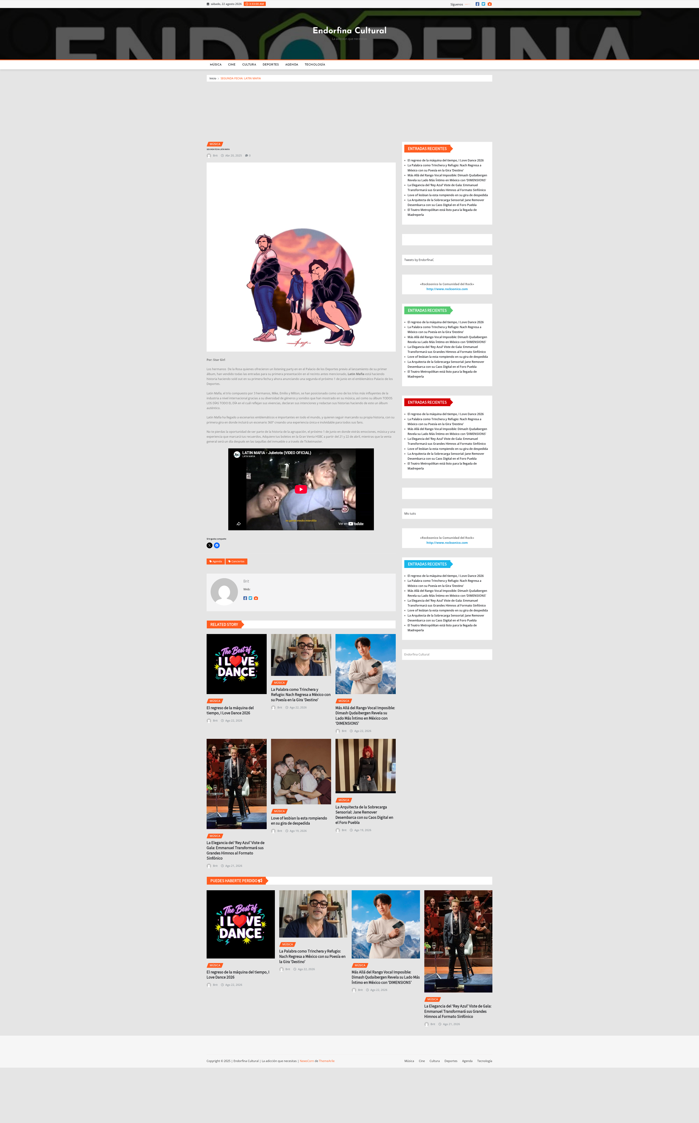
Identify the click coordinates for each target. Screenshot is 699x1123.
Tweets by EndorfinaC (419, 260)
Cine (232, 64)
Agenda (291, 64)
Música (216, 64)
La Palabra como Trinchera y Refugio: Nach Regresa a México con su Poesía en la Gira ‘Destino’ (301, 694)
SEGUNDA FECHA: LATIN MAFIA (241, 78)
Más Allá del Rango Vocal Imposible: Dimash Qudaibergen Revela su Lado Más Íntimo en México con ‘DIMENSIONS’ (365, 715)
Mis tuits (410, 514)
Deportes (271, 64)
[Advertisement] (349, 109)
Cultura (249, 64)
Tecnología (315, 64)
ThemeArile (327, 1061)
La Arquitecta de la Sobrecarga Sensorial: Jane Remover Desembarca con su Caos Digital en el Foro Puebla (364, 814)
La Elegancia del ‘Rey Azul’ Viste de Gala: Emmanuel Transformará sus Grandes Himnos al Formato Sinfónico (235, 850)
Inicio (213, 78)
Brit (215, 155)
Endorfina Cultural (350, 31)
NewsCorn (307, 1061)
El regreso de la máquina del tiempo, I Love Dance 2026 (230, 710)
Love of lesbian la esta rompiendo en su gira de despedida (299, 820)
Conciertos (238, 561)
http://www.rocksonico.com (447, 289)
